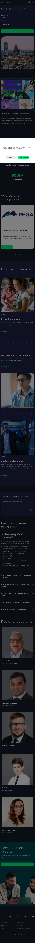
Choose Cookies (16, 152)
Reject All (11, 157)
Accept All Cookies (24, 157)
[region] (17, 150)
